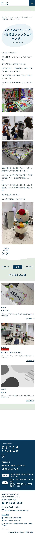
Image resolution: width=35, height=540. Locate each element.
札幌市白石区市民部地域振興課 (12, 518)
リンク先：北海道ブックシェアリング (13, 199)
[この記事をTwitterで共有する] (7, 253)
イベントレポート (13, 17)
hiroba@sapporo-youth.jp (16, 510)
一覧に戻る (17, 267)
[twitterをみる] (3, 456)
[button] (32, 3)
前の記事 (6, 266)
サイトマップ (5, 529)
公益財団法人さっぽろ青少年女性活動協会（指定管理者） (18, 524)
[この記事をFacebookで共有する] (3, 253)
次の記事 (28, 266)
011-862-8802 (14, 503)
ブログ (4, 17)
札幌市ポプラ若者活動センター (12, 520)
